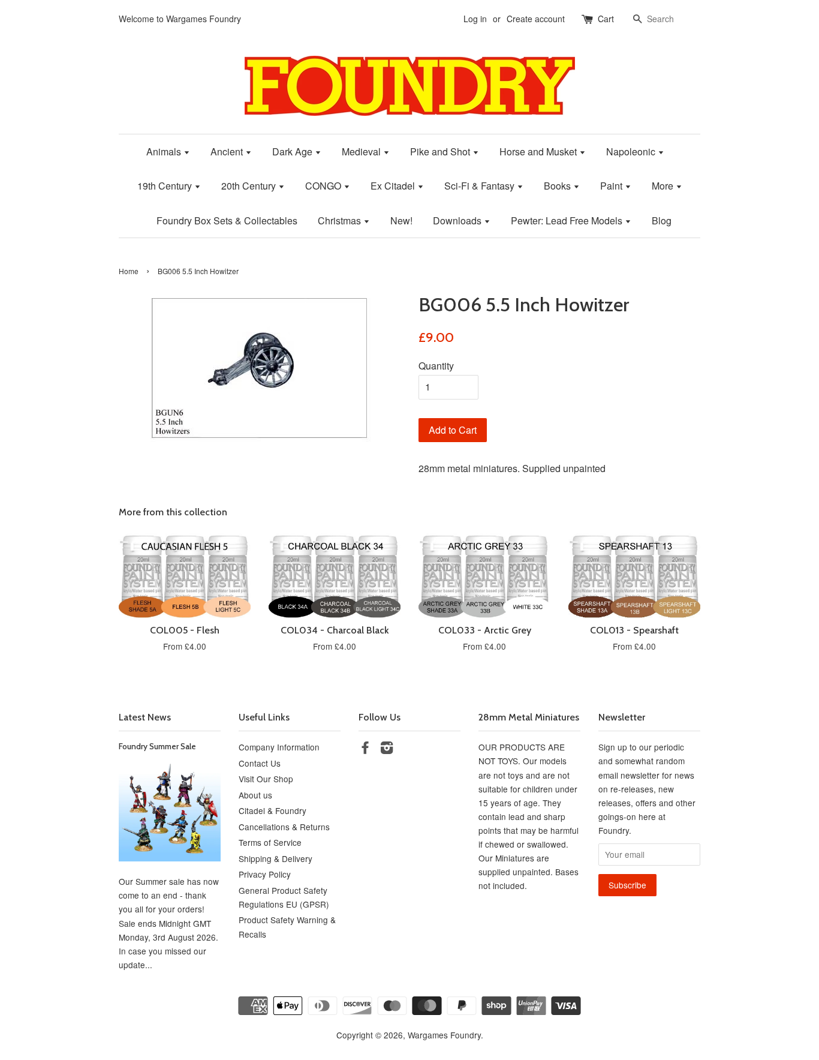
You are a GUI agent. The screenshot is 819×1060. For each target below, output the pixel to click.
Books (558, 186)
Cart (606, 19)
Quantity (436, 366)
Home (128, 271)
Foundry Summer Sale (157, 746)
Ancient (227, 151)
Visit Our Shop (266, 779)
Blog (662, 220)
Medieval (362, 151)
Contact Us (260, 763)
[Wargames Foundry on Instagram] (386, 749)
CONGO (324, 186)
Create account (536, 19)
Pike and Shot (441, 151)
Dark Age (293, 151)
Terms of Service (270, 842)
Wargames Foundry (444, 1035)
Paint (612, 186)
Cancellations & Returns (284, 827)
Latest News (145, 717)
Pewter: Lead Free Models (568, 220)
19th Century (165, 186)
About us (255, 795)
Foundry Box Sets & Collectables (226, 220)
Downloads (458, 220)
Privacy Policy (265, 874)
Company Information (279, 747)
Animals (164, 151)
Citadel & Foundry (272, 810)
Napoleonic (632, 151)
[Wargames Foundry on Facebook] (365, 749)
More (664, 186)
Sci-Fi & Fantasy (480, 186)
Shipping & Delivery (275, 858)
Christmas (340, 220)
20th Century (249, 186)
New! (401, 220)
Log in (475, 19)
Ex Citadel (394, 186)
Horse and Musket (539, 151)
